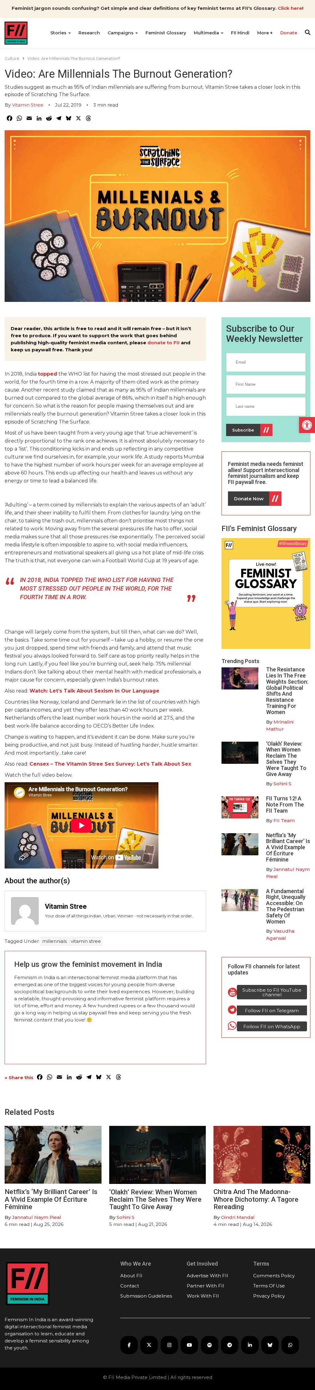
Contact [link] (129, 1286)
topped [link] (47, 374)
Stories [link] (59, 33)
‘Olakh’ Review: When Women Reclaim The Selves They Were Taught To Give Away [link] (286, 758)
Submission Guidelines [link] (146, 1296)
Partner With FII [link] (205, 1286)
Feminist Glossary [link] (166, 33)
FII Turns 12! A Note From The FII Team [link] (285, 804)
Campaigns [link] (121, 33)
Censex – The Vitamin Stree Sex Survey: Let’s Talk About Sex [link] (110, 764)
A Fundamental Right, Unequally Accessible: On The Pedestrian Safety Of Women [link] (285, 906)
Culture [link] (12, 58)
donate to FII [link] (163, 343)
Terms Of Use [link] (269, 1286)
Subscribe (243, 430)
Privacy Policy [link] (269, 1296)
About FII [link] (131, 1276)
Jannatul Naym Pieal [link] (36, 1217)
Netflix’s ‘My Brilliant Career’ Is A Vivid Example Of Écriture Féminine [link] (288, 847)
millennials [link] (54, 941)
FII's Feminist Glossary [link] (259, 528)
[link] (307, 425)
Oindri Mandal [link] (238, 1217)
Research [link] (89, 33)
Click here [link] (290, 8)
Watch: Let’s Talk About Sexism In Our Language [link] (94, 691)
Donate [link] (288, 33)
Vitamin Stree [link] (27, 105)
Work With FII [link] (203, 1296)
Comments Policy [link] (274, 1276)
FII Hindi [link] (240, 33)
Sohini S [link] (282, 784)
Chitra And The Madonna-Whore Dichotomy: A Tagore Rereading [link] (255, 1199)
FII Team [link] (284, 820)
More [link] (263, 33)
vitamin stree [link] (86, 941)
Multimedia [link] (207, 33)
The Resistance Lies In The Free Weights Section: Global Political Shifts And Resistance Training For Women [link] (287, 690)
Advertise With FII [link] (207, 1276)
